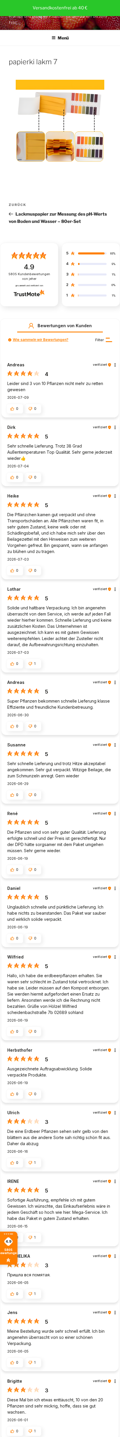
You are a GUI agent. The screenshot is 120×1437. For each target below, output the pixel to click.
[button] (31, 326)
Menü (63, 37)
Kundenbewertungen (29, 276)
